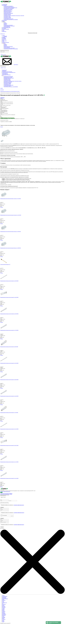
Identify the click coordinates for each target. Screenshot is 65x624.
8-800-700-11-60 (2, 33)
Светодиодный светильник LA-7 (5, 264)
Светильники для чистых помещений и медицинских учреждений (14, 15)
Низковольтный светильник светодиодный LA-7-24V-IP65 (9, 412)
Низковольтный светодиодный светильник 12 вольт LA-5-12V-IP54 (10, 198)
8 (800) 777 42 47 (3, 54)
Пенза (3, 620)
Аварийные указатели (7, 14)
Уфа (2, 603)
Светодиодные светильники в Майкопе (6, 493)
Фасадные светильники (7, 82)
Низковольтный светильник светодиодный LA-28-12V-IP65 (9, 445)
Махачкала (3, 615)
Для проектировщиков (5, 42)
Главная (3, 35)
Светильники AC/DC (7, 16)
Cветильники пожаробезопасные (9, 6)
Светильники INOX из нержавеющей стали (10, 7)
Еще (2, 75)
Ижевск (3, 609)
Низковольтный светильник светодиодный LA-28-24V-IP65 (9, 379)
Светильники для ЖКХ (7, 17)
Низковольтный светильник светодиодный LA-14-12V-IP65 (9, 478)
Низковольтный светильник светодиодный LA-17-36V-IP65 (9, 330)
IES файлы (5, 23)
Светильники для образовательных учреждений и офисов (12, 81)
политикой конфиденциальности (19, 512)
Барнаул (3, 610)
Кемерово (3, 617)
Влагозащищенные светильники (9, 8)
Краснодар (3, 607)
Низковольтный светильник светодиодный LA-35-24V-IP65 (9, 363)
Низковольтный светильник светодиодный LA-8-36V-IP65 (9, 346)
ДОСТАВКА (4, 38)
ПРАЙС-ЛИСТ (4, 40)
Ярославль (3, 613)
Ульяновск (3, 611)
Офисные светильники (7, 10)
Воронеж (3, 605)
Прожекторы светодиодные (8, 77)
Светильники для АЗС (7, 84)
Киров (3, 621)
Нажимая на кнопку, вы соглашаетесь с (12, 512)
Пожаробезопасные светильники (7, 71)
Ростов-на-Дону (4, 602)
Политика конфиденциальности (5, 491)
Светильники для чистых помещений (5, 73)
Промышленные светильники (8, 13)
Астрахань (3, 619)
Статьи (3, 41)
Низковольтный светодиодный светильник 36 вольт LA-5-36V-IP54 (10, 231)
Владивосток (4, 614)
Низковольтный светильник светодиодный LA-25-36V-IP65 (9, 313)
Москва (3, 595)
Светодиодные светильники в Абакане (6, 494)
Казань (3, 599)
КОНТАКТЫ (4, 39)
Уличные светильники (7, 12)
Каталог (5, 22)
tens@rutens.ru (16, 64)
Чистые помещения (7, 26)
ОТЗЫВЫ (3, 37)
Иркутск (3, 612)
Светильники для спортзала (8, 9)
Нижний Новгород (5, 598)
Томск (3, 616)
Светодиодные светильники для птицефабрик (11, 19)
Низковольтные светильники (8, 46)
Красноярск (4, 604)
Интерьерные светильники (8, 11)
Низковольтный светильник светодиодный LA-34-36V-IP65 (9, 297)
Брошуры (5, 24)
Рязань (3, 618)
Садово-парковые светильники (8, 18)
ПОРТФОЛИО (4, 36)
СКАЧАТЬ (3, 43)
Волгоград (3, 606)
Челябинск (3, 600)
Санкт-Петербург (4, 596)
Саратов (3, 608)
